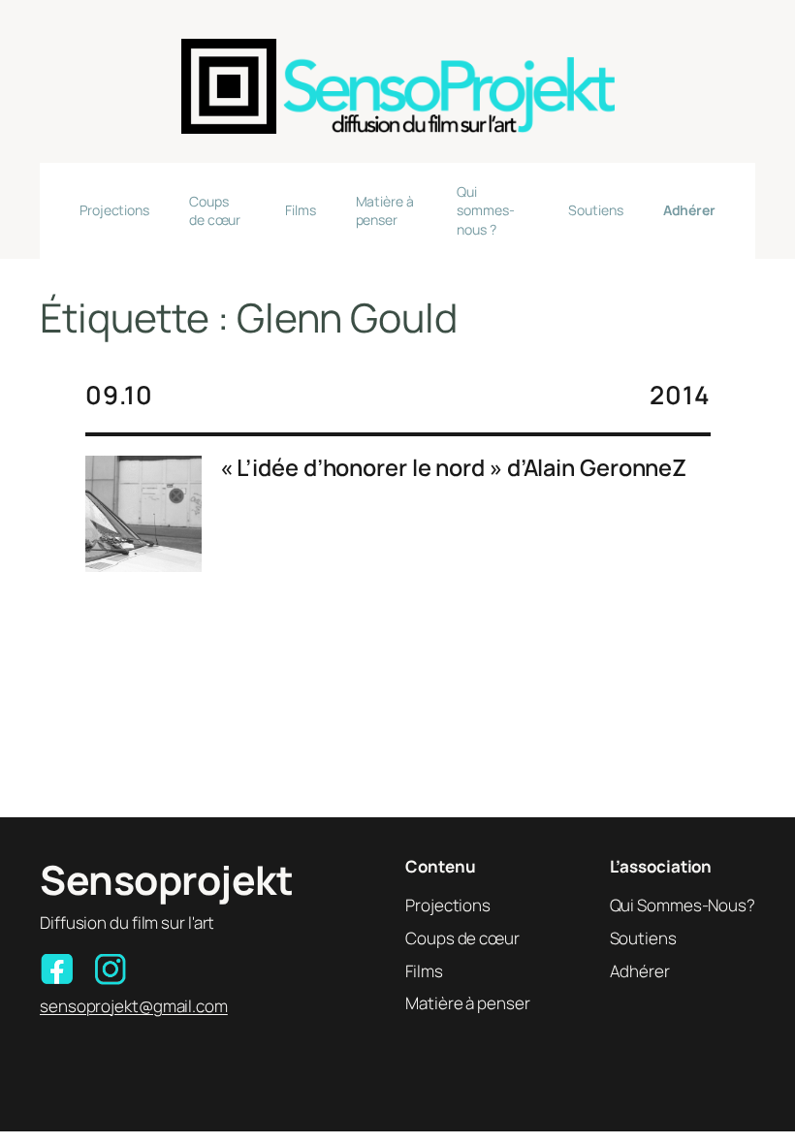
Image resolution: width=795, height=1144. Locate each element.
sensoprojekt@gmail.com (134, 1006)
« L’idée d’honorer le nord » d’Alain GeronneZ (453, 468)
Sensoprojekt (166, 879)
